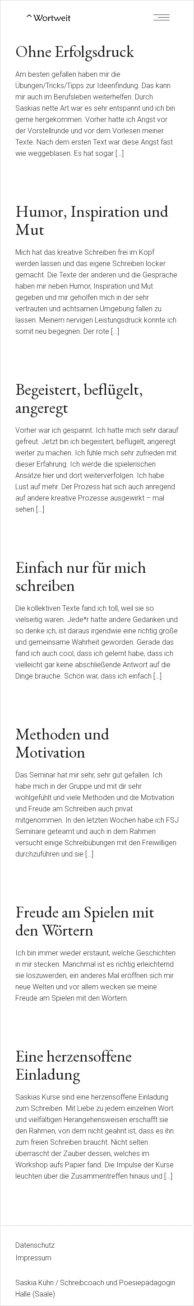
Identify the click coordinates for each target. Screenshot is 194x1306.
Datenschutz (35, 1245)
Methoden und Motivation (62, 743)
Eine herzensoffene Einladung (73, 1065)
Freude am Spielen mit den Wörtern (84, 921)
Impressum (33, 1258)
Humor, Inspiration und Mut (91, 220)
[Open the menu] (161, 17)
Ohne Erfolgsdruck (74, 51)
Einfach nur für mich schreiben (80, 576)
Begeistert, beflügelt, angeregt (79, 398)
